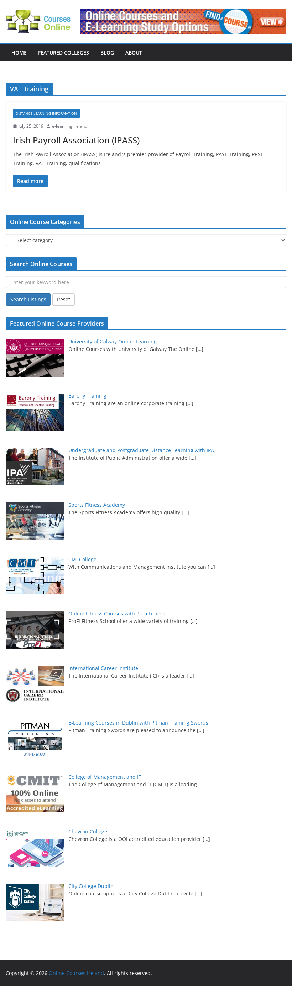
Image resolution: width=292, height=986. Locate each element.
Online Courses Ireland (76, 973)
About (133, 52)
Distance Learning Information (46, 113)
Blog (107, 52)
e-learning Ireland (69, 126)
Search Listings (28, 299)
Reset (63, 299)
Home (19, 52)
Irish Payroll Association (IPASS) (76, 140)
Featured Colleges (63, 52)
